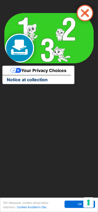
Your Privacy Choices (43, 70)
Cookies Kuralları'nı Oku (32, 207)
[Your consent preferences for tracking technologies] (88, 202)
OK (80, 204)
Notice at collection (27, 79)
